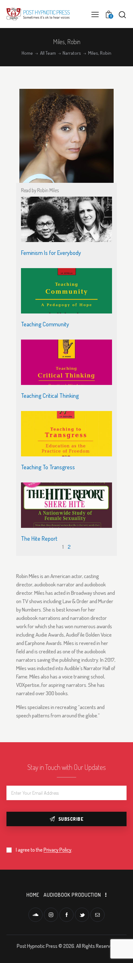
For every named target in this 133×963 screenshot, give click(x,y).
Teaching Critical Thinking (50, 395)
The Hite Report (39, 538)
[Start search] (122, 14)
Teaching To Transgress (48, 467)
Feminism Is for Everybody (51, 252)
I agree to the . (44, 849)
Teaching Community (45, 324)
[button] (95, 14)
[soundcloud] (35, 915)
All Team (48, 53)
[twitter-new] (82, 915)
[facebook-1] (66, 915)
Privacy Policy (57, 850)
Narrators (72, 53)
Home (27, 53)
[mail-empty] (97, 915)
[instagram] (51, 915)
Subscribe (71, 819)
